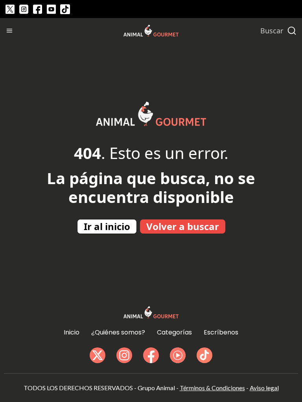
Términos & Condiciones (212, 387)
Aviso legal (264, 387)
